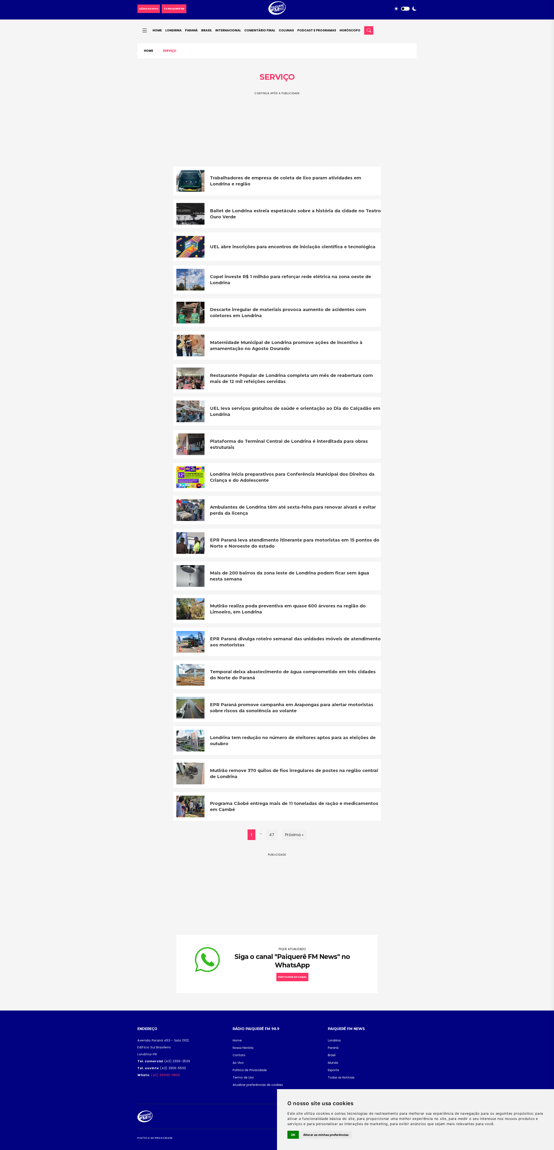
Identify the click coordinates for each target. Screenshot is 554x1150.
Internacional (228, 30)
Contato (239, 1055)
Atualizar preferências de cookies (258, 1085)
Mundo (333, 1063)
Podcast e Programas (316, 30)
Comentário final (259, 30)
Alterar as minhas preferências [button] (326, 1135)
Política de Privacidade (250, 1070)
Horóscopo (350, 30)
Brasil (206, 30)
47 (271, 834)
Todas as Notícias (341, 1077)
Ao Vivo (238, 1063)
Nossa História (243, 1048)
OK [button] (293, 1135)
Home (157, 30)
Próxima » (294, 834)
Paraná (191, 30)
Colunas (286, 30)
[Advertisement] (277, 126)
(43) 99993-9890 (165, 1075)
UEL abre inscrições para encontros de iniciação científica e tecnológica (292, 246)
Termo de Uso (243, 1077)
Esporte (333, 1070)
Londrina (173, 30)
